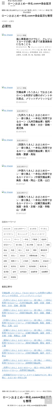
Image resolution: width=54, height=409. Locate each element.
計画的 (25, 261)
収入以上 (25, 52)
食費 (43, 55)
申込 (43, 256)
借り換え (19, 245)
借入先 (39, 245)
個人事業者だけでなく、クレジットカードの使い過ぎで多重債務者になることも (34, 42)
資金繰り (46, 261)
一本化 (25, 239)
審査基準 (44, 250)
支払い (13, 256)
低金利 (43, 239)
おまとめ (7, 229)
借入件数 (30, 245)
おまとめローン (20, 229)
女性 (40, 52)
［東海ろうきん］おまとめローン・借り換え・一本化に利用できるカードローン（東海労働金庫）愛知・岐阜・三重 (27, 343)
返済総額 (32, 266)
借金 (5, 250)
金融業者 (34, 272)
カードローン (8, 234)
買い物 (30, 55)
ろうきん (44, 229)
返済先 (13, 266)
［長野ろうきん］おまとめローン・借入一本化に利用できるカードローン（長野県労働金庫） (27, 369)
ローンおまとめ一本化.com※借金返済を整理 (27, 15)
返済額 (6, 272)
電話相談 (37, 55)
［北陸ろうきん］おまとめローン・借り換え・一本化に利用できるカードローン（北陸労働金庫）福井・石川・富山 (27, 353)
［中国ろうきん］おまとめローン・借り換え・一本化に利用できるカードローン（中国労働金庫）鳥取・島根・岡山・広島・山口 (27, 323)
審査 (35, 250)
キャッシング (22, 234)
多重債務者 (34, 52)
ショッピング (25, 50)
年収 (5, 256)
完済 (27, 250)
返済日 (22, 266)
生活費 (24, 55)
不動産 (34, 239)
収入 (20, 250)
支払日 (22, 256)
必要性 (18, 55)
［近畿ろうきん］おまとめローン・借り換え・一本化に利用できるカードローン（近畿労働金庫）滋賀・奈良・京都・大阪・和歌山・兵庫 (34, 203)
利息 (12, 250)
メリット (7, 239)
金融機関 (44, 272)
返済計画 (43, 266)
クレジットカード (37, 47)
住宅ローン (8, 245)
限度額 (13, 277)
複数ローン (15, 261)
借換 (48, 245)
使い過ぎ (44, 50)
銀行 (5, 277)
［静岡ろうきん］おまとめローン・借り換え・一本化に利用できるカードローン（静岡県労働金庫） (27, 361)
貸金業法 (35, 261)
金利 (14, 272)
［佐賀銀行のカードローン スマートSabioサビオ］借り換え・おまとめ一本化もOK (27, 376)
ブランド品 (35, 50)
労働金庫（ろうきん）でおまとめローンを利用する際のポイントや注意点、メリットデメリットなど (34, 95)
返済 (5, 266)
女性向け (46, 52)
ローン (16, 239)
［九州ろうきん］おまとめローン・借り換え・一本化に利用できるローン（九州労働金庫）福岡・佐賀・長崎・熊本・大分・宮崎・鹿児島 (34, 122)
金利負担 (23, 272)
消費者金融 (33, 256)
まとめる (33, 229)
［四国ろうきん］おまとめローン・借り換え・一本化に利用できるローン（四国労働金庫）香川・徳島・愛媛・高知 (27, 313)
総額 (5, 261)
